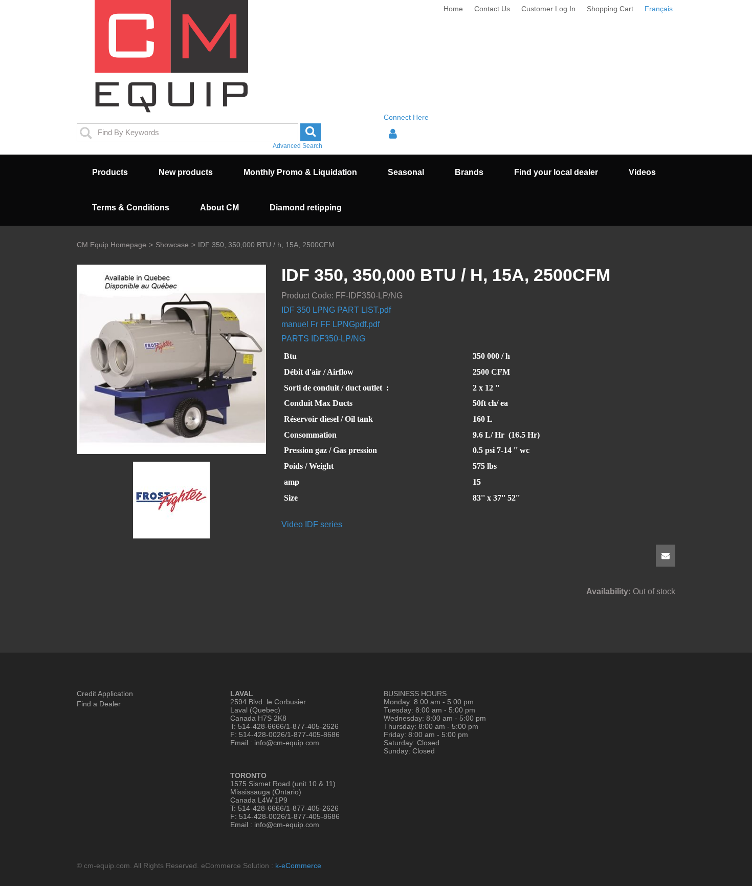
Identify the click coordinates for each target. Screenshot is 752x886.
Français (659, 9)
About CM (219, 207)
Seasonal (406, 172)
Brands (469, 172)
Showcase (172, 245)
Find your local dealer (556, 172)
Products (110, 172)
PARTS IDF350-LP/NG (323, 338)
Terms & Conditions (130, 207)
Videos (642, 172)
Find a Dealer (99, 704)
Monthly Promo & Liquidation (300, 172)
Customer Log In (548, 9)
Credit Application (105, 693)
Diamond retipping (306, 207)
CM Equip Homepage (111, 245)
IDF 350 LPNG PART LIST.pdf (336, 310)
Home (453, 9)
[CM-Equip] (172, 56)
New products (186, 172)
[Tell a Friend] (665, 556)
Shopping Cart (610, 9)
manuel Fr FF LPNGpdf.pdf (330, 324)
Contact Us (492, 9)
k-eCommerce (298, 865)
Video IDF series (311, 524)
